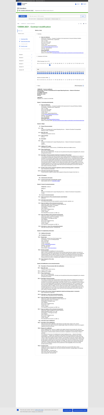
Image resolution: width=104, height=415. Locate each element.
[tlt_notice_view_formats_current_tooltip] (83, 85)
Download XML (24, 39)
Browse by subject (55, 18)
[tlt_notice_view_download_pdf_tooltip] (38, 73)
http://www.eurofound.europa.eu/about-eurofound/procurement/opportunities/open (68, 52)
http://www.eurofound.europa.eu (53, 51)
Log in (78, 4)
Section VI (21, 66)
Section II (21, 57)
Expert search (47, 18)
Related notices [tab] (21, 33)
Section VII (21, 69)
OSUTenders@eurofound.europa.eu (51, 46)
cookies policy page (39, 409)
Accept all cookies (68, 410)
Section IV (21, 60)
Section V (21, 63)
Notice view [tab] (20, 30)
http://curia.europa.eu (52, 247)
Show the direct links (25, 41)
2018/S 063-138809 (56, 180)
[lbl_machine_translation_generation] (49, 77)
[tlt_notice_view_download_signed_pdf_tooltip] (49, 65)
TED (18, 23)
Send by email (24, 46)
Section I (21, 54)
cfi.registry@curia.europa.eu (49, 244)
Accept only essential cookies (80, 410)
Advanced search (40, 18)
